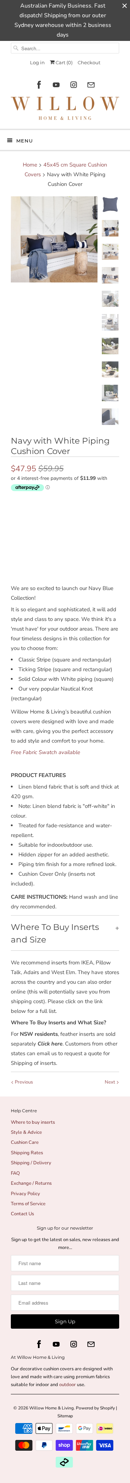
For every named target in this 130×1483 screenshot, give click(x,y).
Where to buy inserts (33, 1122)
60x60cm (75, 503)
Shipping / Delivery (31, 1163)
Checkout (89, 62)
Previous (23, 1082)
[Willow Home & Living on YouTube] (56, 85)
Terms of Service (28, 1204)
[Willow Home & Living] (65, 110)
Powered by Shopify (95, 1408)
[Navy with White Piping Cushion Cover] (54, 239)
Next (110, 1082)
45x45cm (43, 503)
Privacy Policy (25, 1193)
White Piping (47, 518)
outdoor (68, 1384)
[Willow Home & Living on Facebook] (39, 85)
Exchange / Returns (31, 1183)
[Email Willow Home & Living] (91, 85)
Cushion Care (25, 1142)
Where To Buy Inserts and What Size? (58, 1022)
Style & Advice (26, 1132)
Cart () (64, 62)
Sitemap (65, 1416)
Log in (37, 62)
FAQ (15, 1173)
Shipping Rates (27, 1153)
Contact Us (22, 1214)
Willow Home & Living (51, 1408)
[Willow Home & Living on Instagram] (74, 85)
